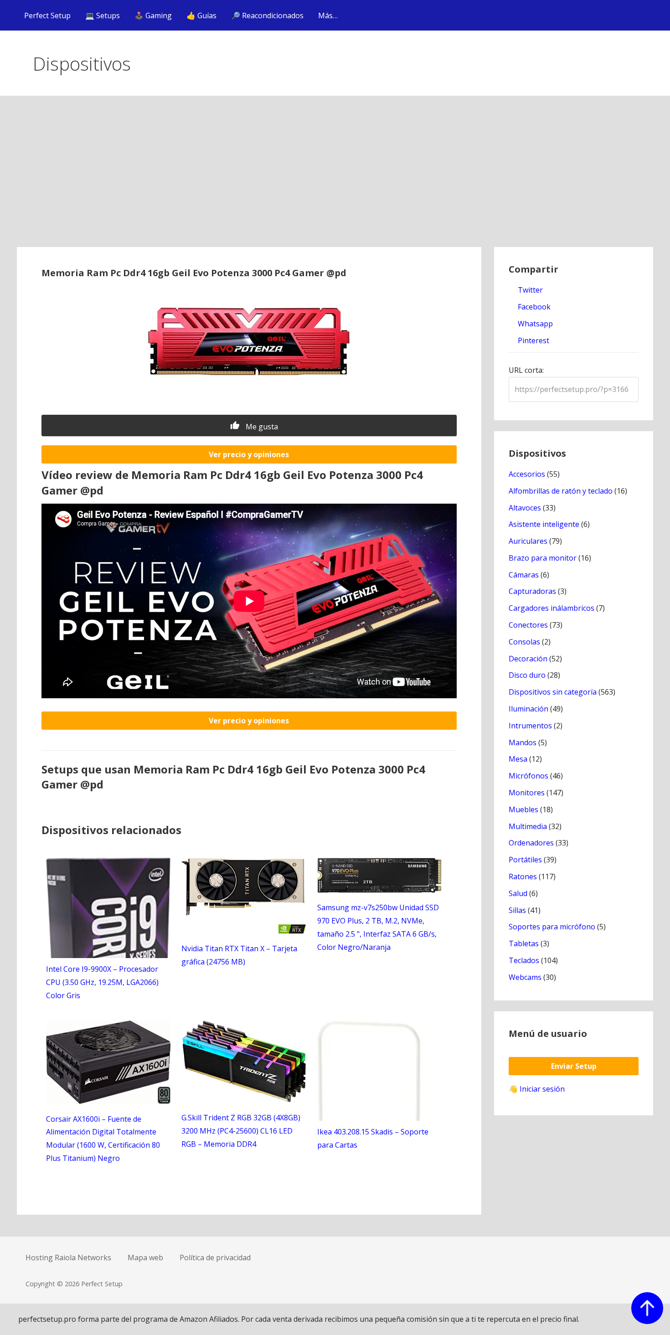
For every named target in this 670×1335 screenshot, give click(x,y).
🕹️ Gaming (153, 15)
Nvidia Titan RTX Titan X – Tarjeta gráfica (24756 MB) (239, 955)
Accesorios (527, 474)
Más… (328, 15)
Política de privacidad (215, 1258)
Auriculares (528, 541)
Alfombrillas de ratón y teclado (561, 491)
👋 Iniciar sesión (537, 1089)
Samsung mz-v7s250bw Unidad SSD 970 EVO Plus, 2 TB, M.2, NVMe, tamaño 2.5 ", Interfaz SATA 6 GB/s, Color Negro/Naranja (378, 927)
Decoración (528, 659)
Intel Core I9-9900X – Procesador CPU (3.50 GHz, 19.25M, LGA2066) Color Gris (102, 982)
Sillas (517, 910)
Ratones (523, 876)
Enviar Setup (574, 1066)
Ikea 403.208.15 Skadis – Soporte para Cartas (372, 1138)
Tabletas (524, 943)
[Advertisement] (335, 178)
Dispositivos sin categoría (553, 692)
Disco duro (527, 675)
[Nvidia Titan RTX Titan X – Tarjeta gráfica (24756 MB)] (243, 931)
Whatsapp (534, 324)
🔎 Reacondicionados (267, 15)
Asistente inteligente (544, 524)
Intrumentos (530, 726)
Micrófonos (528, 776)
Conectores (528, 625)
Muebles (523, 809)
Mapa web (145, 1258)
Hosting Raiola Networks (68, 1258)
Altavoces (525, 508)
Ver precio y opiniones (249, 454)
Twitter (529, 290)
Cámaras (524, 575)
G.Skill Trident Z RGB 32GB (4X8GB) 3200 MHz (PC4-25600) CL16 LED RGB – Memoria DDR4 (240, 1131)
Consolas (524, 642)
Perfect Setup (47, 15)
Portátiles (525, 860)
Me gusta (261, 427)
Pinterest (532, 340)
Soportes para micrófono (552, 927)
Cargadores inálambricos (551, 608)
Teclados (524, 960)
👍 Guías (201, 15)
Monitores (527, 793)
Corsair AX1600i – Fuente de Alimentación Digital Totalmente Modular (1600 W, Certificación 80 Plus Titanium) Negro (103, 1138)
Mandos (522, 742)
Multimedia (528, 826)
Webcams (525, 977)
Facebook (533, 307)
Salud (518, 893)
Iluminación (528, 709)
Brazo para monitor (543, 558)
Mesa (518, 759)
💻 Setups (102, 15)
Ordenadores (531, 843)
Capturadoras (532, 591)
